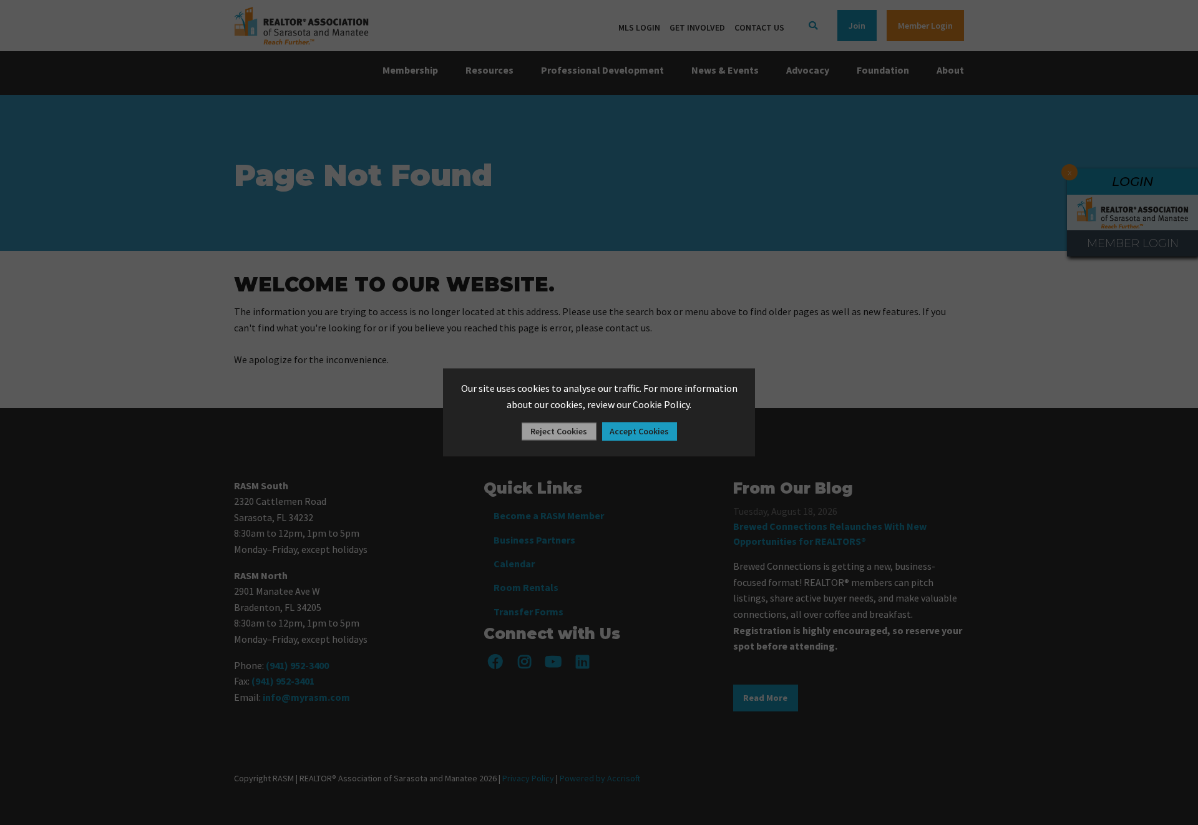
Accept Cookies (639, 431)
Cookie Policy (661, 404)
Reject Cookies (558, 431)
